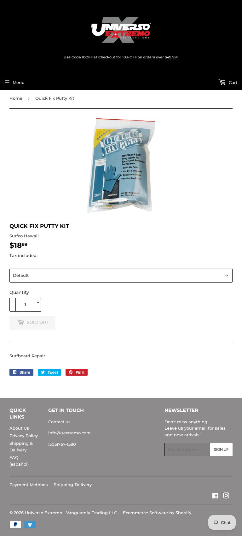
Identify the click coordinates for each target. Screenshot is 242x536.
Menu (19, 82)
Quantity (19, 292)
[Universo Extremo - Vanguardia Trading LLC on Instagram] (226, 496)
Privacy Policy (23, 435)
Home (15, 98)
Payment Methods (28, 484)
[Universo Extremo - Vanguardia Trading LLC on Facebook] (215, 496)
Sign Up (221, 449)
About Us (19, 428)
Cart (232, 82)
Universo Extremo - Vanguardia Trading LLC (71, 512)
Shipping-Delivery (73, 484)
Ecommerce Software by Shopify (157, 512)
